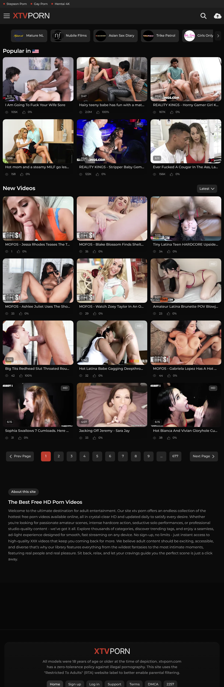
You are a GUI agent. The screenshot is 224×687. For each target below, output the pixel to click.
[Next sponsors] (218, 35)
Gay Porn (41, 4)
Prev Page (22, 456)
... (161, 456)
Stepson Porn (17, 4)
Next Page (201, 456)
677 (175, 456)
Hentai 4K (62, 4)
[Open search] (203, 16)
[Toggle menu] (6, 16)
